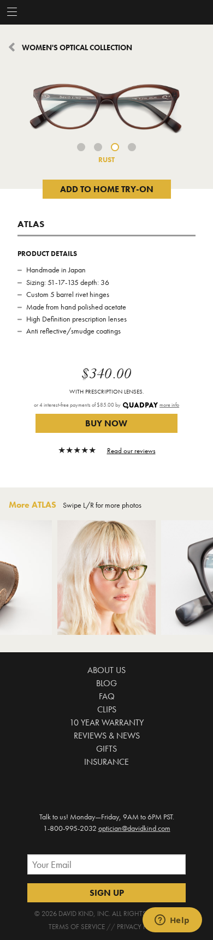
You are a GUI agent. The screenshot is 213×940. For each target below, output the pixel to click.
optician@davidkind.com (134, 828)
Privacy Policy (140, 926)
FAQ (107, 696)
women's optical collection (77, 47)
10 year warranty (106, 722)
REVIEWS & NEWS (107, 735)
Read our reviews (131, 450)
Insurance (106, 762)
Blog (106, 683)
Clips (106, 709)
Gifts (106, 748)
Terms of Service (77, 926)
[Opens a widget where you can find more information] (172, 921)
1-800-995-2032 (70, 828)
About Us (106, 670)
